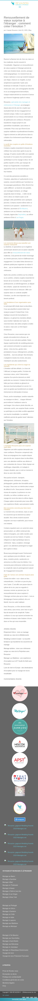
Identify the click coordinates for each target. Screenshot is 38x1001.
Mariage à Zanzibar (9, 879)
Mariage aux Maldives (13, 923)
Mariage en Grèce (9, 908)
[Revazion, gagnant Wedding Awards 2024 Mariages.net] (19, 855)
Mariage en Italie (8, 917)
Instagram (21, 819)
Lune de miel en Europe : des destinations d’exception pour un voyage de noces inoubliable (18, 670)
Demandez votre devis (19, 999)
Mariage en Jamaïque (10, 947)
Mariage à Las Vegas (10, 894)
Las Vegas (19, 217)
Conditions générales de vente (13, 980)
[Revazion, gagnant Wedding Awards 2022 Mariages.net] (19, 837)
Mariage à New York (10, 897)
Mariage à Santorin (9, 911)
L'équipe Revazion (12, 30)
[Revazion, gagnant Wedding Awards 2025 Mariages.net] (19, 864)
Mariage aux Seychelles (11, 938)
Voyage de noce (8, 953)
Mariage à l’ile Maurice (10, 935)
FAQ (4, 986)
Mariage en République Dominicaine (15, 950)
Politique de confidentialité (12, 977)
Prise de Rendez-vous (10, 971)
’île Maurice (24, 208)
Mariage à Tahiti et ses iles (12, 891)
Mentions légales (8, 983)
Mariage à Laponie (9, 920)
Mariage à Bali (8, 882)
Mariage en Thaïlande (10, 885)
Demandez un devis (9, 974)
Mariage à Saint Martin (10, 941)
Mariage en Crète (9, 914)
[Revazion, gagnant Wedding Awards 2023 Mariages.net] (19, 846)
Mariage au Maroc (9, 876)
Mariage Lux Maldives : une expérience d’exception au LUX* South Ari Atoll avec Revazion (18, 661)
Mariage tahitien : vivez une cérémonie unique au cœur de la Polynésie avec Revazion (17, 651)
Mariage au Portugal (10, 905)
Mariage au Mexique (10, 926)
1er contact (6, 995)
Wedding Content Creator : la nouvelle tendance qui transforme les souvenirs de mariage (18, 642)
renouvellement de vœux (21, 253)
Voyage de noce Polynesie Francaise (16, 956)
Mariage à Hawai (8, 888)
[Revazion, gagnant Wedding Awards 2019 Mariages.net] (19, 829)
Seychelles (22, 214)
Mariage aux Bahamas (10, 944)
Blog (30, 30)
